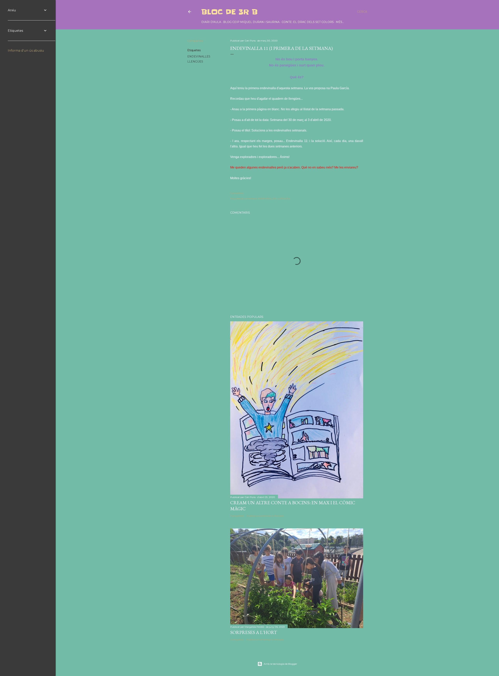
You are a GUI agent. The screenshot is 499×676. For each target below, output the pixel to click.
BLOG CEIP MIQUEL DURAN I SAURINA (251, 22)
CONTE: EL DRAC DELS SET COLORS (308, 22)
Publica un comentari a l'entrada (265, 515)
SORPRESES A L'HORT (253, 632)
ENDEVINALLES (198, 56)
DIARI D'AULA (211, 22)
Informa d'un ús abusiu (26, 50)
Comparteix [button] (195, 41)
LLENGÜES (195, 61)
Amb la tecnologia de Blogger (280, 663)
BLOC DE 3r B (229, 12)
